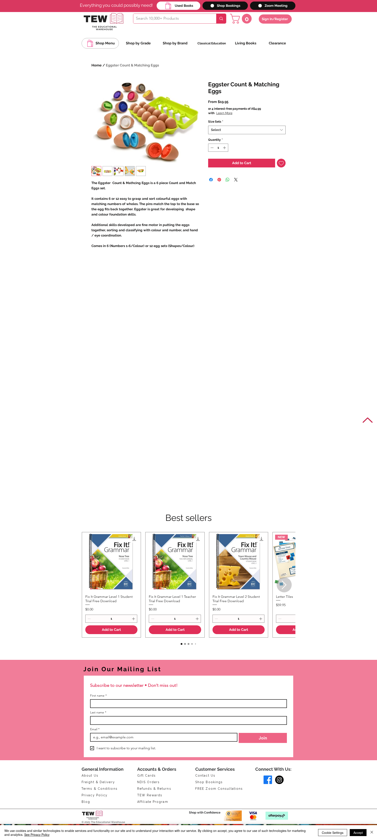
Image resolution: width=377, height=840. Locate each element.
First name (98, 695)
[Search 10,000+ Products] (221, 18)
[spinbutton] (218, 147)
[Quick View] (111, 561)
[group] (188, 585)
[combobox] (247, 130)
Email (94, 729)
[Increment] (225, 147)
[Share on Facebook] (211, 179)
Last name (98, 712)
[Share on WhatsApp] (227, 179)
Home (96, 65)
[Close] (371, 833)
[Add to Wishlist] (281, 163)
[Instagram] (279, 780)
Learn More (242, 113)
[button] (242, 19)
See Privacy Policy (37, 834)
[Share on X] (235, 179)
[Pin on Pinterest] (219, 179)
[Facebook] (268, 780)
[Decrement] (211, 147)
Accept (358, 832)
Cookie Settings (332, 832)
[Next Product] (284, 584)
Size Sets (215, 121)
